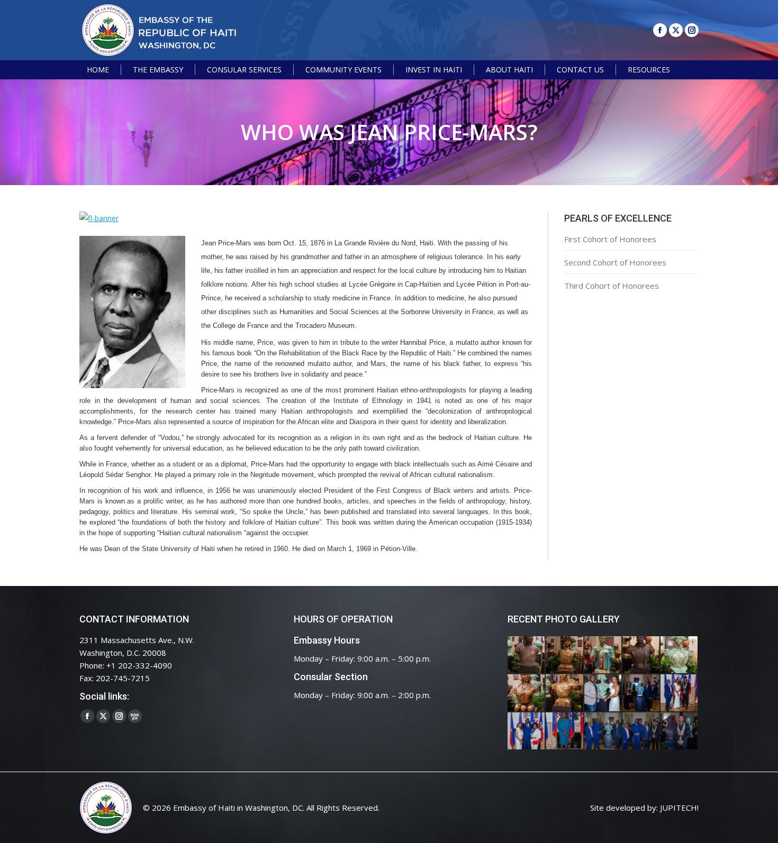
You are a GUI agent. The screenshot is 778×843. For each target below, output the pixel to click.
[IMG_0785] (527, 731)
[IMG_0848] (641, 693)
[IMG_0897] (565, 655)
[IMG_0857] (603, 693)
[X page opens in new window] (676, 30)
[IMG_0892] (641, 655)
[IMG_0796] (680, 693)
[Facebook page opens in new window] (660, 30)
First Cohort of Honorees (610, 239)
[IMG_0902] (527, 655)
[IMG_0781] (565, 731)
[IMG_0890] (680, 655)
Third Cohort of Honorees (611, 285)
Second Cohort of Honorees (615, 262)
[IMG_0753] (680, 731)
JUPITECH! (679, 807)
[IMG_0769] (641, 731)
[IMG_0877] (565, 693)
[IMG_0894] (603, 655)
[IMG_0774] (603, 731)
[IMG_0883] (527, 693)
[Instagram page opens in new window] (692, 30)
